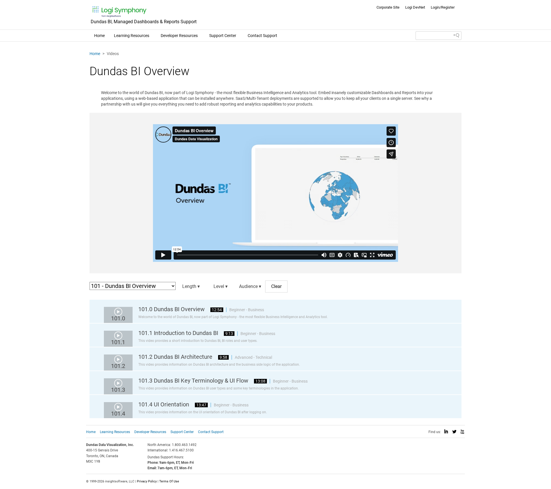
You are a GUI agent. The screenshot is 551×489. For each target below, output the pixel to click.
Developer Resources (179, 35)
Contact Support (262, 35)
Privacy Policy (147, 481)
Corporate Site (388, 7)
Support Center (222, 35)
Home (99, 35)
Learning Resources (131, 35)
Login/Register (443, 7)
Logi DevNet (415, 7)
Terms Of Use (169, 481)
